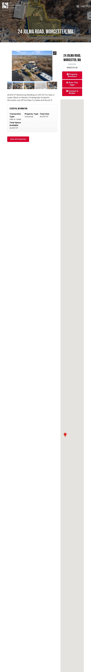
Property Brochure (72, 75)
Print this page (73, 84)
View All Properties (18, 139)
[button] (65, 435)
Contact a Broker (73, 92)
